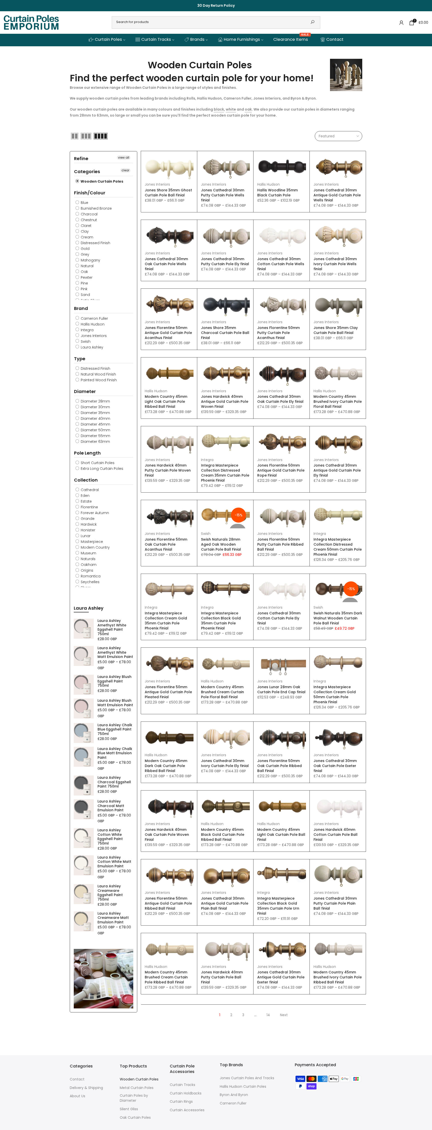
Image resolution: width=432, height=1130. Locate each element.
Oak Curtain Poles (135, 1117)
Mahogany (90, 260)
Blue (84, 202)
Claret (86, 225)
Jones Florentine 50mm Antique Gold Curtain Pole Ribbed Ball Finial (168, 903)
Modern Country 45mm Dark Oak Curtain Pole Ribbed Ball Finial (166, 765)
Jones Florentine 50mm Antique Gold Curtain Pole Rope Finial (280, 470)
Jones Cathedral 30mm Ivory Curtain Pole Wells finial (335, 263)
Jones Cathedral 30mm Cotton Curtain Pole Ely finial (278, 618)
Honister (87, 530)
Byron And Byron (234, 1094)
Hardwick (88, 524)
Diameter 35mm (95, 412)
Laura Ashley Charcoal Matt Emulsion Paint (111, 806)
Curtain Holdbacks (186, 1093)
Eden (85, 495)
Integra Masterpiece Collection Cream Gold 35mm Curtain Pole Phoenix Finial (166, 621)
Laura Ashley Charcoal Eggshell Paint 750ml (114, 782)
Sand (85, 294)
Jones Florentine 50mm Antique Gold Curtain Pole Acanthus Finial (168, 332)
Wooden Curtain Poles (101, 181)
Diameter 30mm (95, 407)
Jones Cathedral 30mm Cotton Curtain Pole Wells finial (280, 263)
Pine (84, 283)
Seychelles (90, 581)
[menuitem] (107, 40)
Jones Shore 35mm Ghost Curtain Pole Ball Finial (168, 193)
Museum (88, 553)
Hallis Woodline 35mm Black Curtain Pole (277, 193)
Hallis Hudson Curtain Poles (243, 1086)
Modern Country (95, 547)
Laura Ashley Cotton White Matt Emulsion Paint (114, 862)
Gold (85, 248)
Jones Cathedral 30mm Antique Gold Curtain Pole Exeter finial (280, 977)
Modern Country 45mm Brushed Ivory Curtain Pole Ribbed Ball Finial (338, 977)
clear (125, 170)
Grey (84, 254)
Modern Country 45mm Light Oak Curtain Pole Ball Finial (281, 834)
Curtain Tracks (182, 1084)
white (231, 109)
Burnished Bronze (96, 208)
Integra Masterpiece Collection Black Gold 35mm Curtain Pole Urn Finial (278, 906)
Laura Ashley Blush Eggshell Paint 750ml (115, 681)
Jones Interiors (157, 184)
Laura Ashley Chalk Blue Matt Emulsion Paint (115, 753)
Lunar (85, 535)
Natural (87, 265)
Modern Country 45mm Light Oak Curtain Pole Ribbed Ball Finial (166, 401)
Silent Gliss (129, 1109)
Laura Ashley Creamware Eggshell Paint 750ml (110, 893)
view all (123, 157)
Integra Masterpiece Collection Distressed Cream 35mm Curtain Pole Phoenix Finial (225, 473)
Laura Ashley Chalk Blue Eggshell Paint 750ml (115, 729)
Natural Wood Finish (98, 374)
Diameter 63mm (95, 441)
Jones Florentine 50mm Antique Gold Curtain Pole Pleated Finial (168, 691)
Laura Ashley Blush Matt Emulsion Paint (115, 702)
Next (284, 1014)
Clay (84, 231)
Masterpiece (91, 541)
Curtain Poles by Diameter (134, 1098)
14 (268, 1014)
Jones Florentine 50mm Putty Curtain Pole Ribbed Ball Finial (280, 544)
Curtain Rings (181, 1101)
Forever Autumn (94, 512)
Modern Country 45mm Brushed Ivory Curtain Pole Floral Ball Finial (338, 401)
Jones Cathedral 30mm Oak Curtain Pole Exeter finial (335, 765)
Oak (84, 271)
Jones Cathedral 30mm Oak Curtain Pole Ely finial (280, 399)
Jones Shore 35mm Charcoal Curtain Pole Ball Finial (225, 332)
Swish (205, 533)
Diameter (85, 391)
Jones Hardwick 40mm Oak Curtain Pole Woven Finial (167, 834)
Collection (86, 480)
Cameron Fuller (94, 318)
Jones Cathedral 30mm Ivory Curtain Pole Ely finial (225, 763)
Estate (86, 501)
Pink (84, 288)
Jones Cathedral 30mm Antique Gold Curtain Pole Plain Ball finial (224, 903)
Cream (86, 237)
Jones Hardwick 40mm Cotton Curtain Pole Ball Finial (336, 834)
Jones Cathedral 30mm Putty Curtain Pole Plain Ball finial (335, 903)
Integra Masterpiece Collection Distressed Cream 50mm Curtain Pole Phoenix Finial (338, 547)
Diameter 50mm (95, 430)
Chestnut (88, 219)
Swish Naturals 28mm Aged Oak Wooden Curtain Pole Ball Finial (221, 544)
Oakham (88, 564)
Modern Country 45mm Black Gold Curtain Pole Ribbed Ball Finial (222, 834)
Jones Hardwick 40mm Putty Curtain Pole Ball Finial (222, 977)
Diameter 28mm (95, 401)
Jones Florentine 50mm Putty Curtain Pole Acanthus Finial (278, 332)
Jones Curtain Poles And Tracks (247, 1078)
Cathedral (89, 489)
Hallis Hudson (268, 184)
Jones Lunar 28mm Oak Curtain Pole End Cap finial (281, 689)
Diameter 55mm (95, 435)
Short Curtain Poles (97, 462)
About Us (77, 1096)
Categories (87, 171)
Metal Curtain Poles (137, 1087)
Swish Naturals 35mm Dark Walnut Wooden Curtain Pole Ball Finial (338, 618)
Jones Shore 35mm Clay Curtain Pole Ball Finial (336, 330)
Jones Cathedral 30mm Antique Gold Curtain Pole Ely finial (337, 470)
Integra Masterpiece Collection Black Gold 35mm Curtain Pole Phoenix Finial (221, 621)
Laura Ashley (91, 347)
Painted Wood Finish (98, 380)
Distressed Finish (95, 242)
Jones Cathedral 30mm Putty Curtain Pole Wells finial (222, 195)
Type (79, 358)
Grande (87, 518)
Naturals (88, 558)
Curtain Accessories (187, 1110)
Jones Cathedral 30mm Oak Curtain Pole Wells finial (166, 263)
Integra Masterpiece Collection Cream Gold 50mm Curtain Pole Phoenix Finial (335, 694)
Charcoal (89, 214)
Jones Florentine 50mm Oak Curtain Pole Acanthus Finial (166, 544)
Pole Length (87, 453)
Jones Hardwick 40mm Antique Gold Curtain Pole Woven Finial (224, 401)
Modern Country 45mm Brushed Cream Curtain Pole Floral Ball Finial (222, 691)
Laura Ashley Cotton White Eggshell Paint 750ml (110, 837)
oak (248, 109)
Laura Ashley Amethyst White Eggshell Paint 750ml (112, 627)
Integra (207, 459)
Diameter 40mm (95, 418)
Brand (81, 308)
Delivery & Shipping (86, 1087)
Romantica (90, 576)
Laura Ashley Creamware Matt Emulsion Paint (113, 918)
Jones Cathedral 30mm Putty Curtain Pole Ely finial (225, 261)
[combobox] (209, 22)
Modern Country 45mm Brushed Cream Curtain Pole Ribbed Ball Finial (166, 977)
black (219, 109)
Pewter (86, 277)
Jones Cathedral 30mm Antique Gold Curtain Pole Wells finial (337, 195)
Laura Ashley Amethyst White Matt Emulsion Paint (115, 652)
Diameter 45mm (95, 424)
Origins (86, 570)
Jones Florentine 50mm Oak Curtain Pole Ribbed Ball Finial (279, 765)
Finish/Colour (89, 193)
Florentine (89, 507)
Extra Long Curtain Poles (101, 468)
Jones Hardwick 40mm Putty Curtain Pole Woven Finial (168, 470)
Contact (77, 1079)
